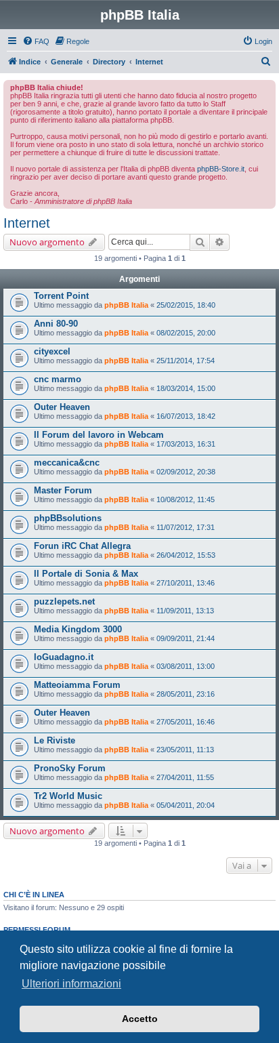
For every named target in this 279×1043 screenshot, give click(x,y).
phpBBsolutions (68, 518)
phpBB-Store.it (220, 169)
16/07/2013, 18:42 (185, 416)
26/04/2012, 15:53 (185, 555)
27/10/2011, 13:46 (185, 583)
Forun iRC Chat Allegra (82, 546)
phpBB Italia (126, 305)
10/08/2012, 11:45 (185, 499)
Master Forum (63, 490)
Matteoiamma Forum (77, 685)
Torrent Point (61, 296)
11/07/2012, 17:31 (185, 527)
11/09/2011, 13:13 (185, 611)
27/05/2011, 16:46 (185, 722)
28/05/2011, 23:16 (185, 694)
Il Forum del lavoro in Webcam (99, 435)
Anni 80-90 (56, 324)
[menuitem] (35, 41)
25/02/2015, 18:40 (185, 305)
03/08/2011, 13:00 (185, 666)
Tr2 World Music (68, 796)
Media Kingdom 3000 (78, 629)
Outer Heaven (62, 407)
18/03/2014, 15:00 (185, 388)
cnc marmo (57, 379)
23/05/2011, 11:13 (185, 749)
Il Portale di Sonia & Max (86, 574)
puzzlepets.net (64, 601)
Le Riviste (54, 740)
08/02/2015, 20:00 (185, 333)
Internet (26, 223)
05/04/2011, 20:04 (185, 805)
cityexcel (52, 351)
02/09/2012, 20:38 (185, 472)
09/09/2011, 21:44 (185, 638)
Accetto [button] (140, 1018)
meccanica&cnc (67, 462)
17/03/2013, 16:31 (185, 444)
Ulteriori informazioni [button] (71, 983)
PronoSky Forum (70, 768)
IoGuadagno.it (63, 657)
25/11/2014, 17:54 (185, 360)
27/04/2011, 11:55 (185, 777)
